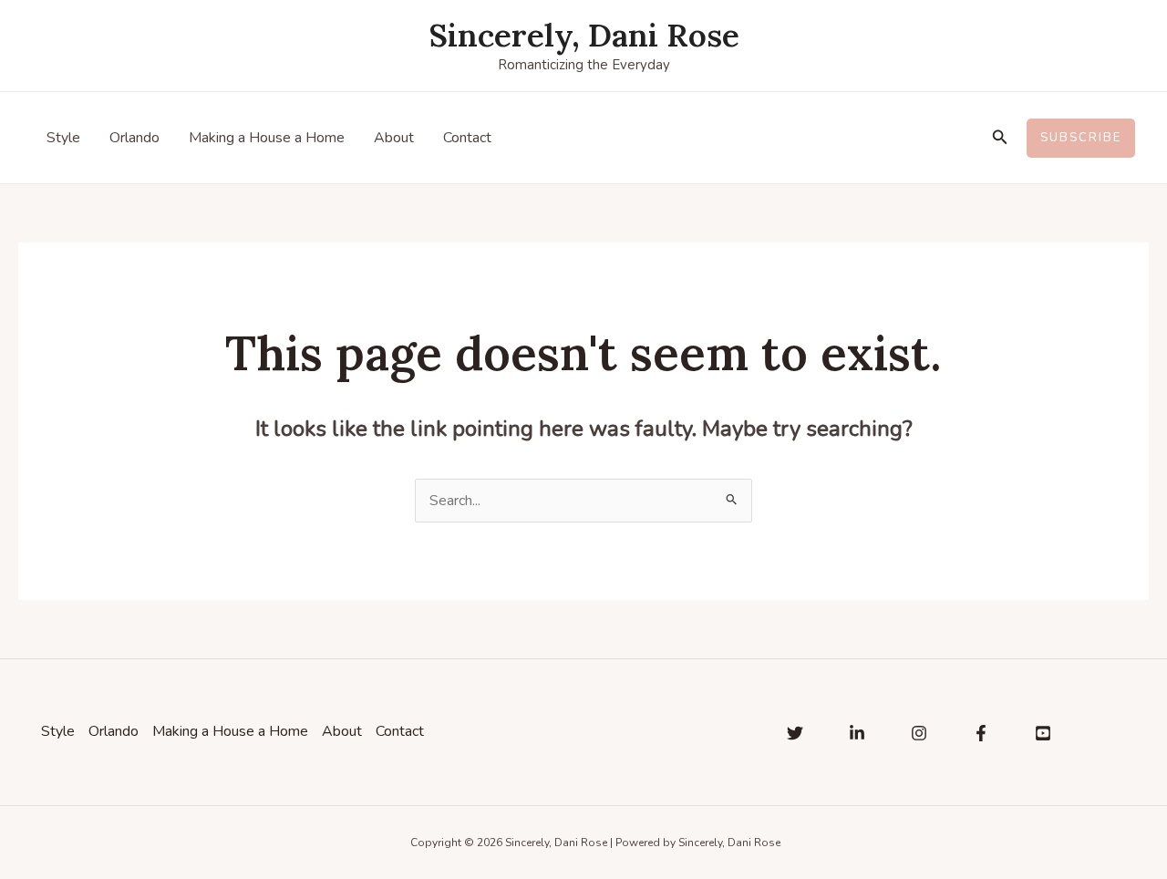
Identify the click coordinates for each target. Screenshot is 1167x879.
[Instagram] (919, 733)
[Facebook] (981, 733)
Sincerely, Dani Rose (584, 35)
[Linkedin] (857, 733)
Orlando (134, 138)
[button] (1000, 138)
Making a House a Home (267, 138)
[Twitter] (795, 733)
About (394, 138)
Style (63, 138)
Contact (467, 138)
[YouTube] (1043, 733)
